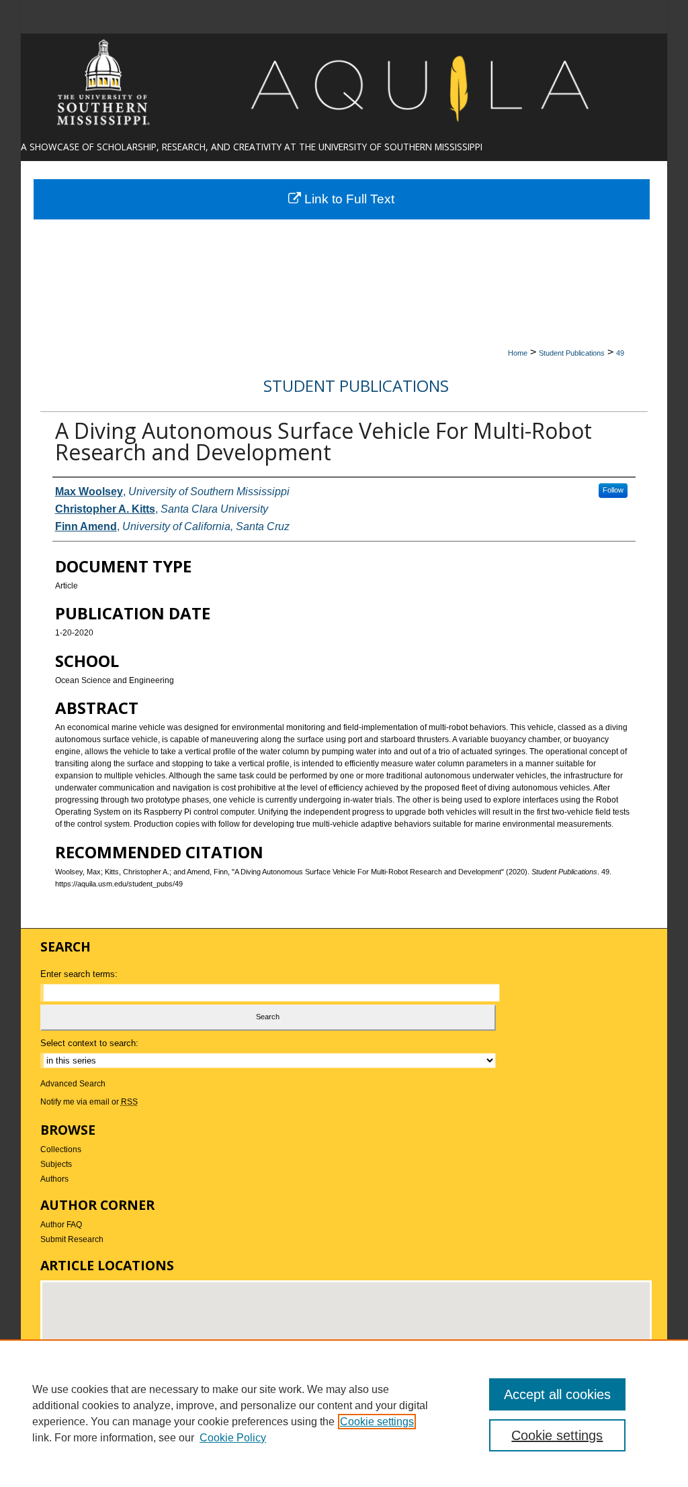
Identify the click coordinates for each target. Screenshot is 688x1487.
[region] (344, 1413)
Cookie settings (377, 1421)
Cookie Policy (233, 1437)
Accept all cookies (557, 1394)
